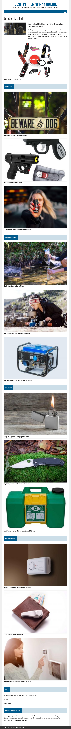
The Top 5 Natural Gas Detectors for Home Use (17, 587)
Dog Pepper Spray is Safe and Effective (15, 135)
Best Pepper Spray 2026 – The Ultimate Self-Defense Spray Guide (21, 695)
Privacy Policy (7, 703)
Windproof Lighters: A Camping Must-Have (16, 437)
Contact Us (6, 699)
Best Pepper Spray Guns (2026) (13, 182)
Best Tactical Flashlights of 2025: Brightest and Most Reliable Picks (46, 25)
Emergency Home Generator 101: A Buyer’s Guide (18, 380)
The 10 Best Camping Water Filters (14, 286)
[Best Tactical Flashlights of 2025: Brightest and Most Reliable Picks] (15, 34)
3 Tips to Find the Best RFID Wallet (14, 634)
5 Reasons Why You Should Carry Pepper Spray (17, 230)
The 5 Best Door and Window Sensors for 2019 (17, 682)
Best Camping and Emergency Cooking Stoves (17, 333)
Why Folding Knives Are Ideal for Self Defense (17, 484)
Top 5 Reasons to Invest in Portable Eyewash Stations (19, 531)
